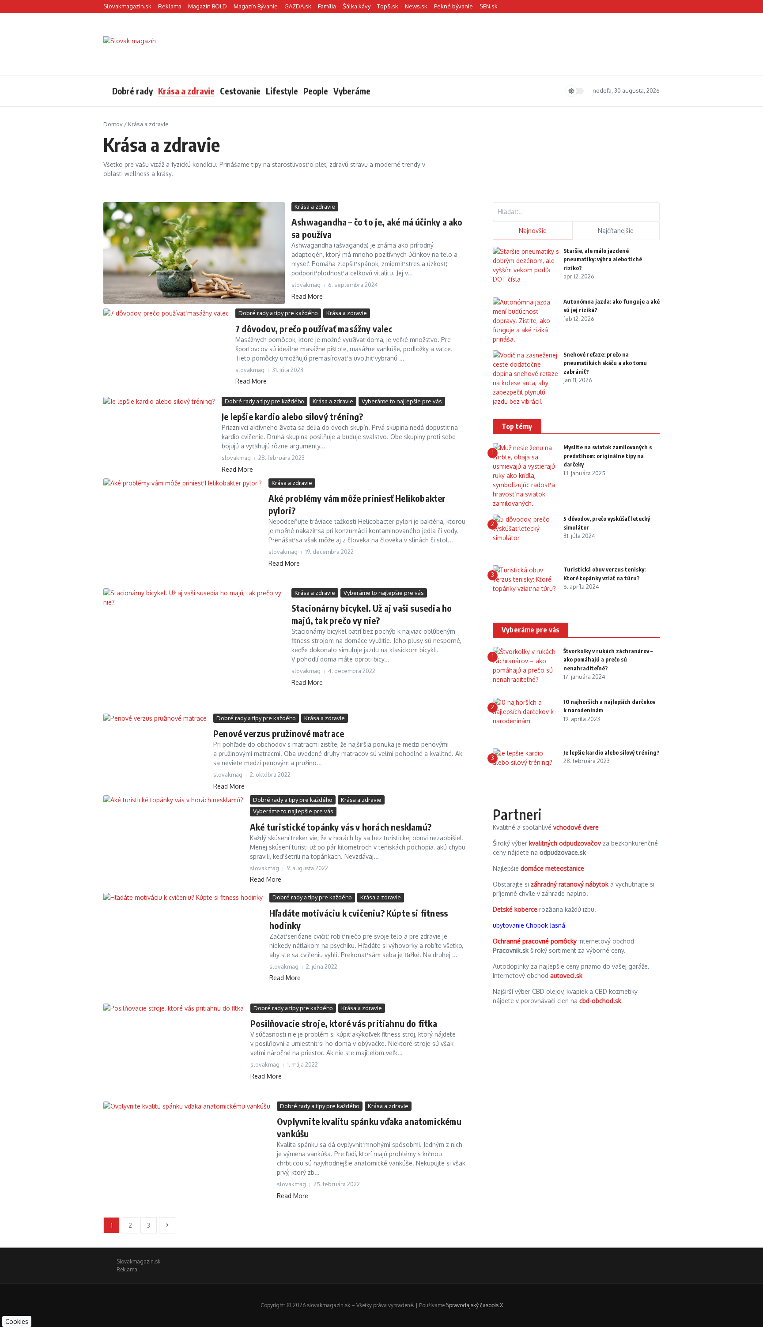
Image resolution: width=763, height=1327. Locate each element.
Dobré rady (132, 91)
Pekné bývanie (453, 6)
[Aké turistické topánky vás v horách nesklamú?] (173, 841)
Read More (307, 296)
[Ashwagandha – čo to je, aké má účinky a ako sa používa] (194, 253)
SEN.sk (489, 6)
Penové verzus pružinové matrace (278, 733)
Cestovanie (240, 91)
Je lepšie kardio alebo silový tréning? (292, 416)
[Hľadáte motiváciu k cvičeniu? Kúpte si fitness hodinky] (183, 946)
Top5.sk (387, 6)
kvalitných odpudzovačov (565, 843)
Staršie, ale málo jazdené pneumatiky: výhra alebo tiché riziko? (602, 259)
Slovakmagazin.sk (127, 6)
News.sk (416, 6)
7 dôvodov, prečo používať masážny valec (314, 328)
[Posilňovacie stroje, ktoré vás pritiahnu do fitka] (173, 1050)
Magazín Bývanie (256, 6)
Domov (113, 124)
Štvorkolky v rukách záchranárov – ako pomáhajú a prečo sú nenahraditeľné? (608, 659)
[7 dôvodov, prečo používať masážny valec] (166, 350)
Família (327, 6)
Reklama (169, 6)
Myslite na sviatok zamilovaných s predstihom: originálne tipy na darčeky (607, 456)
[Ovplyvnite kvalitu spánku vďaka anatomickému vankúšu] (186, 1157)
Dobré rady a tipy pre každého (278, 312)
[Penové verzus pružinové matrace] (155, 748)
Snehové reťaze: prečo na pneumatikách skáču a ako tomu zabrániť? (605, 363)
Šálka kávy (356, 6)
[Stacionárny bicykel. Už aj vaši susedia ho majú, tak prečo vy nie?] (194, 648)
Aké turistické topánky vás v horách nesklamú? (340, 826)
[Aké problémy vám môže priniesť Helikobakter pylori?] (182, 531)
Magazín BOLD (207, 6)
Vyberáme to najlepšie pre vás (402, 401)
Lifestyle (282, 91)
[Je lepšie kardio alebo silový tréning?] (159, 434)
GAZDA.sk (297, 6)
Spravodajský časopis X (474, 1305)
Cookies (16, 1321)
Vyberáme (351, 91)
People (315, 91)
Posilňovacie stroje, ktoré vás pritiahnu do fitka (343, 1023)
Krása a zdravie (186, 91)
